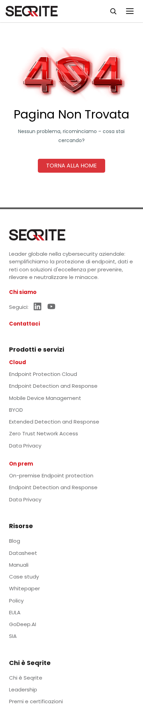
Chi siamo (22, 292)
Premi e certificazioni (36, 701)
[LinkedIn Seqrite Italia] (37, 306)
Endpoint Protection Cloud (43, 374)
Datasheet (23, 553)
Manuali (18, 564)
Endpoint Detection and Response (53, 385)
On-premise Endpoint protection (51, 475)
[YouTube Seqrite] (51, 306)
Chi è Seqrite (25, 677)
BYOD (16, 409)
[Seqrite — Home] (37, 234)
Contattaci (24, 323)
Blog (14, 540)
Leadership (23, 689)
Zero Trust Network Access (43, 433)
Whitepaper (24, 588)
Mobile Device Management (45, 398)
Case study (24, 576)
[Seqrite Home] (32, 11)
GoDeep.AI (22, 624)
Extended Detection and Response (54, 421)
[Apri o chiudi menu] (129, 11)
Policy (16, 600)
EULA (14, 612)
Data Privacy (25, 445)
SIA (13, 636)
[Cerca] (113, 11)
